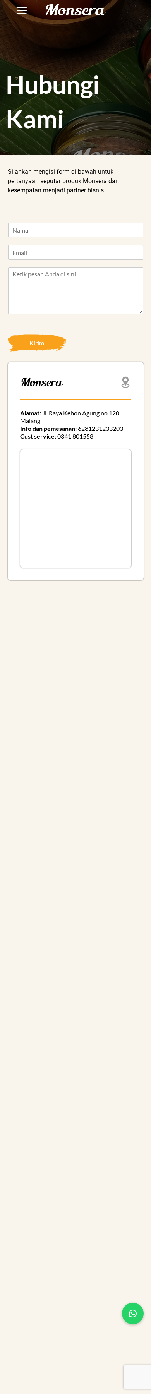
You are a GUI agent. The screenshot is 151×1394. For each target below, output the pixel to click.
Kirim (36, 342)
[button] (133, 1313)
